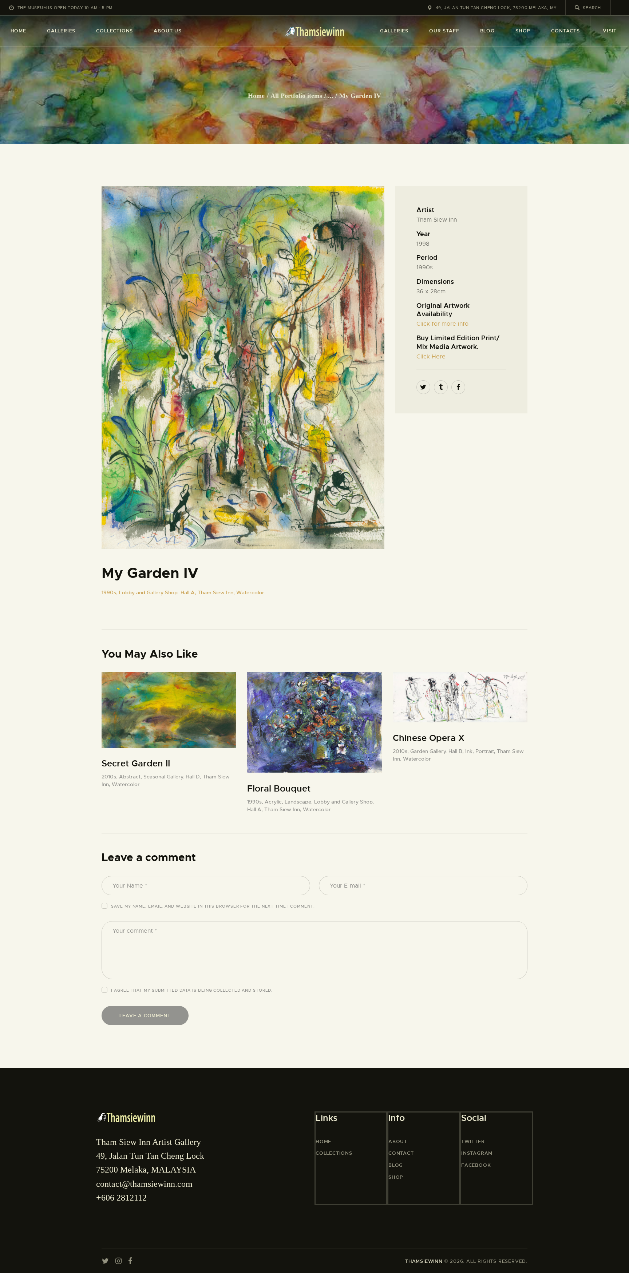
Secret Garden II (136, 763)
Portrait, (486, 751)
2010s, (110, 776)
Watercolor (250, 592)
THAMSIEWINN (424, 1261)
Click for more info (442, 324)
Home (256, 95)
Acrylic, (275, 801)
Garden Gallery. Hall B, (437, 751)
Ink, (470, 751)
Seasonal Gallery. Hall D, (173, 776)
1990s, (110, 592)
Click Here (431, 356)
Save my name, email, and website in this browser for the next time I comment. (212, 906)
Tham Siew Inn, (217, 592)
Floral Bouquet (278, 788)
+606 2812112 (121, 1197)
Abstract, (131, 776)
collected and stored (242, 990)
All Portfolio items (296, 95)
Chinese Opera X (428, 738)
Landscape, (299, 801)
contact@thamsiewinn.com (144, 1184)
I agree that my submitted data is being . (192, 990)
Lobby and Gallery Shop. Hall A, (158, 592)
